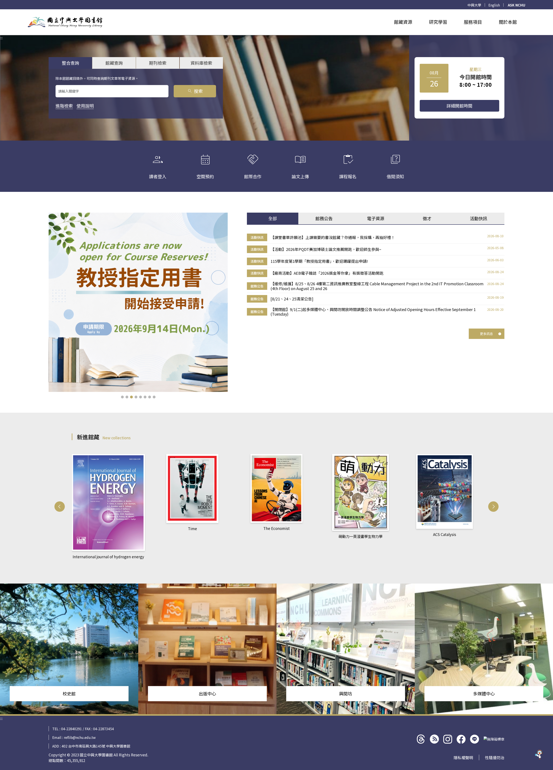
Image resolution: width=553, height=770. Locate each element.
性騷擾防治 (494, 757)
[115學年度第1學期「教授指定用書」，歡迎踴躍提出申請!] (138, 302)
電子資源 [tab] (375, 218)
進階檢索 (64, 106)
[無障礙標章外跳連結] (494, 739)
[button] (122, 397)
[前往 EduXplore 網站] (539, 754)
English (494, 5)
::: (1, 11)
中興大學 (474, 5)
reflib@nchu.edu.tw (80, 737)
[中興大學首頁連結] (65, 22)
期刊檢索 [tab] (157, 63)
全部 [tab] (272, 218)
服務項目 (473, 22)
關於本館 (508, 22)
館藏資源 (403, 22)
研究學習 (438, 22)
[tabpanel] (375, 275)
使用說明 (85, 106)
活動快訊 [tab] (478, 218)
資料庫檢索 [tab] (201, 63)
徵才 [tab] (427, 218)
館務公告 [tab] (324, 218)
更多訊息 (486, 333)
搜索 (195, 91)
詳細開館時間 (459, 106)
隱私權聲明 (463, 757)
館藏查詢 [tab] (114, 63)
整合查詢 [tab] (70, 63)
